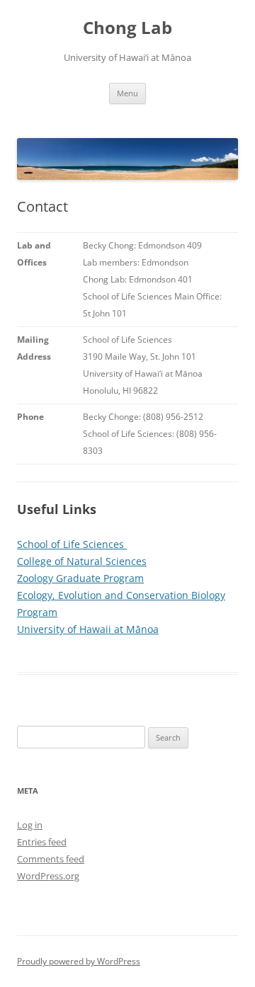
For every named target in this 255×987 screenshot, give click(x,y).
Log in (29, 824)
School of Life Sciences (72, 544)
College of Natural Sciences (82, 561)
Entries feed (42, 841)
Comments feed (50, 858)
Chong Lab (127, 28)
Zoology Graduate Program (80, 578)
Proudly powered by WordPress (78, 961)
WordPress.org (48, 875)
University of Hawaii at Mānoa (88, 629)
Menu (127, 93)
